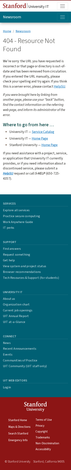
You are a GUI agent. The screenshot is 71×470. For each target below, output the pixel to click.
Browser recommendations (22, 272)
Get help (9, 260)
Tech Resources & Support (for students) (31, 278)
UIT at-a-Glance (14, 322)
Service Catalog (43, 131)
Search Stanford (18, 434)
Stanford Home (17, 420)
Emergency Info (18, 440)
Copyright (42, 432)
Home (7, 31)
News (7, 343)
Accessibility (43, 449)
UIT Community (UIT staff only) (25, 366)
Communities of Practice (20, 360)
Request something (16, 254)
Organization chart (16, 304)
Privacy (40, 426)
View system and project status (24, 266)
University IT (38, 6)
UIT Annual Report (16, 316)
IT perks (8, 228)
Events (7, 354)
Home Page (40, 138)
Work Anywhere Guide (18, 222)
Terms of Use (44, 420)
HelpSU (59, 86)
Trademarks (43, 437)
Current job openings (17, 310)
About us (9, 299)
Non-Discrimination (47, 443)
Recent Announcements (19, 349)
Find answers (12, 249)
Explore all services (16, 210)
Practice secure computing (21, 216)
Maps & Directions (19, 427)
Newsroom (12, 17)
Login (7, 387)
